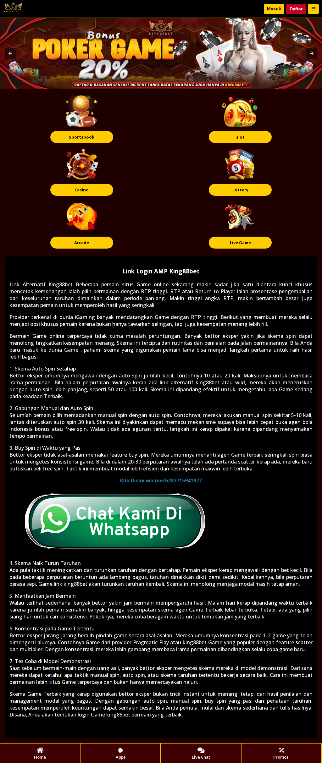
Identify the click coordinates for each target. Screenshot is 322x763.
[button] (10, 53)
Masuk (274, 8)
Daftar (296, 8)
